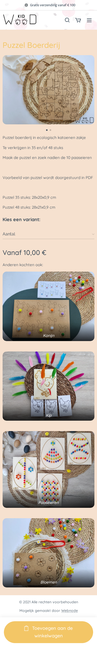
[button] (67, 20)
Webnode (69, 610)
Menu (89, 20)
